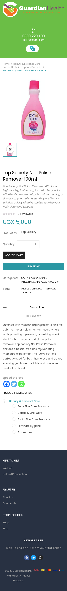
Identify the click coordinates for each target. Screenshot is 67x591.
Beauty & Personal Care (26, 63)
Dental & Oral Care (30, 413)
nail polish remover (44, 288)
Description (37, 307)
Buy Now (34, 266)
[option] (33, 110)
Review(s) (25, 214)
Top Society (28, 232)
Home (6, 63)
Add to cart (14, 255)
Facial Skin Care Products (34, 419)
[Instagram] (40, 558)
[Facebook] (6, 384)
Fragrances (25, 432)
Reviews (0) (33, 316)
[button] (10, 149)
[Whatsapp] (21, 384)
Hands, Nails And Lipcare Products (22, 67)
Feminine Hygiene (29, 426)
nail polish (26, 288)
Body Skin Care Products (33, 406)
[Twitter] (14, 384)
